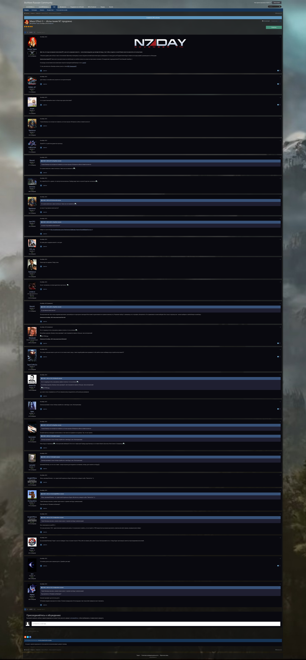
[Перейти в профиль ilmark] (32, 102)
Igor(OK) (32, 221)
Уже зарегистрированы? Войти (262, 2)
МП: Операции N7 (71, 66)
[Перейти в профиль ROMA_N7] (32, 81)
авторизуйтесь (74, 618)
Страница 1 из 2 (40, 32)
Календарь (34, 10)
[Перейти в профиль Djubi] (32, 406)
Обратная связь (164, 655)
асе (32, 574)
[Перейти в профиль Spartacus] (32, 123)
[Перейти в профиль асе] (32, 565)
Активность (63, 7)
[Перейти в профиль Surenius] (32, 181)
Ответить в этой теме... (40, 624)
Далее (31, 32)
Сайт (54, 7)
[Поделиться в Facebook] (30, 637)
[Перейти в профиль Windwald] (32, 331)
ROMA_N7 (32, 87)
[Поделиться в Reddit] (25, 637)
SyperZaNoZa (32, 365)
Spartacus (32, 130)
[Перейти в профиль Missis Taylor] (26, 22)
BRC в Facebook (92, 7)
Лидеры (103, 7)
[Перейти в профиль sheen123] (32, 379)
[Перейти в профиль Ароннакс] (32, 428)
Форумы (26, 10)
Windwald (32, 338)
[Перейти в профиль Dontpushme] (32, 494)
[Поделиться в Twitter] (28, 637)
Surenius (32, 187)
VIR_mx (32, 249)
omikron (32, 292)
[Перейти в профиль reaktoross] (32, 142)
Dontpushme (32, 501)
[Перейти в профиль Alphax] (32, 588)
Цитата (45, 70)
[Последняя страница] (34, 32)
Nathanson (32, 272)
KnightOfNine (32, 478)
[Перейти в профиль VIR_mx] (32, 243)
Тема (138, 655)
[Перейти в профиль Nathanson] (32, 264)
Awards (111, 7)
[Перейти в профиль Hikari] (32, 542)
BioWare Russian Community (38, 2)
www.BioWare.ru (30, 7)
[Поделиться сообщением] (280, 37)
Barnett (32, 160)
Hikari (32, 548)
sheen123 (32, 385)
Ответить (273, 27)
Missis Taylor (36, 23)
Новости (51, 23)
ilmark (32, 109)
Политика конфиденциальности (150, 655)
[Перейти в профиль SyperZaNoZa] (32, 356)
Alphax (32, 595)
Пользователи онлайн (61, 10)
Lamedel (32, 465)
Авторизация (266, 21)
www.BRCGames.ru (44, 7)
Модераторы (50, 10)
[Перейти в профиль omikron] (32, 286)
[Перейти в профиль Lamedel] (32, 458)
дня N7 (84, 62)
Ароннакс (32, 437)
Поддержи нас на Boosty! (77, 7)
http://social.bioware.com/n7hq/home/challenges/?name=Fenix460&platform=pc (71, 229)
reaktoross (32, 147)
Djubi (32, 411)
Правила (42, 10)
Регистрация (277, 2)
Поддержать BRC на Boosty (153, 17)
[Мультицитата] (41, 71)
